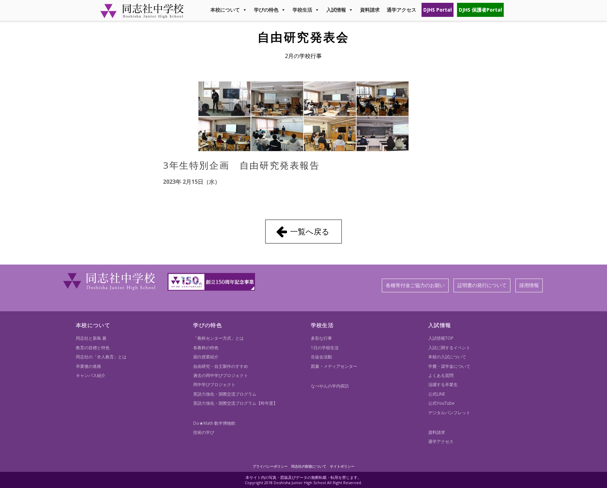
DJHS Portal (437, 9)
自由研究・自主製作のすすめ (220, 366)
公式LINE (436, 394)
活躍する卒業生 (443, 385)
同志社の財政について (308, 466)
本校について (225, 9)
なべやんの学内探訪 (330, 386)
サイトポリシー (342, 466)
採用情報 (529, 285)
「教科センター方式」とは (218, 338)
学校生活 (302, 9)
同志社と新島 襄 (91, 338)
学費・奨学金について (449, 366)
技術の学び (203, 432)
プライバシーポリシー (270, 466)
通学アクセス (401, 9)
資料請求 (370, 9)
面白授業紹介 (205, 357)
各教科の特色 (205, 348)
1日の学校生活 (325, 348)
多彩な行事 (321, 338)
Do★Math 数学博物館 (214, 423)
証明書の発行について (482, 285)
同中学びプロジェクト (214, 385)
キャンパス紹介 (90, 375)
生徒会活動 (321, 357)
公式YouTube (441, 403)
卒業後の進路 (88, 366)
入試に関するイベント (449, 348)
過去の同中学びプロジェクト (220, 375)
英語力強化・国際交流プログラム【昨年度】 (235, 403)
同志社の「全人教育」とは (101, 357)
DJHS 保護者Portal (480, 9)
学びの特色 (266, 9)
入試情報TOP (440, 338)
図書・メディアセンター (334, 366)
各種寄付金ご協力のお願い (415, 285)
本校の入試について (447, 357)
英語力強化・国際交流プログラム (224, 394)
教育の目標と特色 (93, 348)
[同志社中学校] (142, 15)
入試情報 (336, 9)
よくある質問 (440, 375)
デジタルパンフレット (449, 413)
